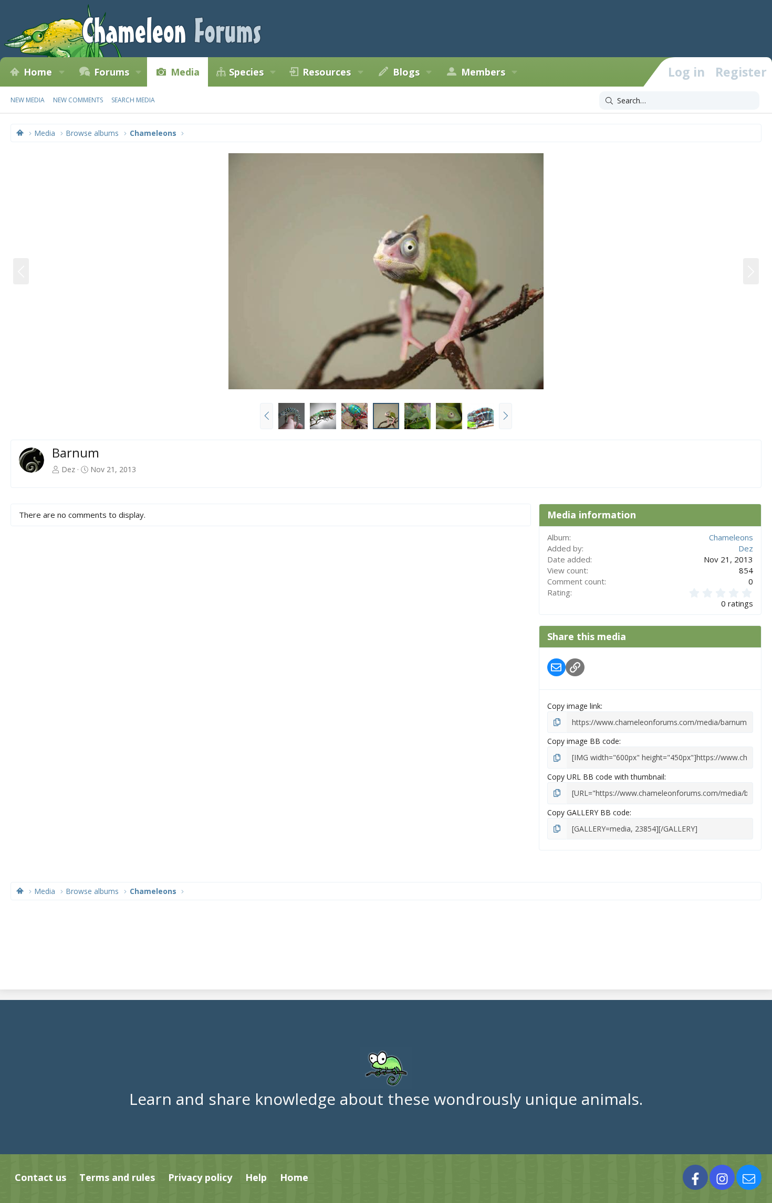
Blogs (406, 72)
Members (483, 72)
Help (256, 1177)
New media (28, 99)
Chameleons (731, 537)
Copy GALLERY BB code (588, 812)
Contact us (40, 1177)
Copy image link (574, 706)
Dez (68, 469)
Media (185, 72)
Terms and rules (117, 1177)
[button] (61, 72)
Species (246, 72)
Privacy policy (200, 1177)
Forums (111, 72)
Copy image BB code (583, 741)
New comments (78, 99)
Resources (326, 72)
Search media (133, 99)
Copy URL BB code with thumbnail (605, 777)
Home (38, 72)
